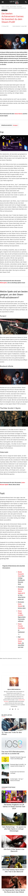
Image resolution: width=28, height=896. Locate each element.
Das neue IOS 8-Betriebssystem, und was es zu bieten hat (13, 752)
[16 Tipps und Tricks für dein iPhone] (14, 724)
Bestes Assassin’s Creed (21, 574)
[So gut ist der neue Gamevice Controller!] (5, 774)
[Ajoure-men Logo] (14, 2)
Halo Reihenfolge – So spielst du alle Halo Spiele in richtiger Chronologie (14, 829)
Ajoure (3, 6)
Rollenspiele (3, 282)
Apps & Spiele (13, 6)
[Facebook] (17, 30)
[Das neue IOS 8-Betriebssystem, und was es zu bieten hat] (14, 743)
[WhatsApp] (14, 30)
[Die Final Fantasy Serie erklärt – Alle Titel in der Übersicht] (14, 862)
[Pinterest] (24, 30)
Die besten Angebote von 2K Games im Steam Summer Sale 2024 (14, 806)
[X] (21, 30)
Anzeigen (15, 125)
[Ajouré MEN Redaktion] (14, 681)
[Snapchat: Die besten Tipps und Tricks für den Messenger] (5, 759)
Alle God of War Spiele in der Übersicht (14, 850)
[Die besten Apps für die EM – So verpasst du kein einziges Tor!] (5, 766)
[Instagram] (12, 708)
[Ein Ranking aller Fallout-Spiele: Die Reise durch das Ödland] (14, 882)
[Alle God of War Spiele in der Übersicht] (14, 841)
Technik (7, 6)
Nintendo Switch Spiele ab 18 (21, 591)
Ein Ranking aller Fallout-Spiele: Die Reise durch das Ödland (14, 891)
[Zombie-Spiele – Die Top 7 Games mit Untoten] (5, 781)
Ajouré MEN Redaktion (14, 689)
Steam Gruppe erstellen (20, 613)
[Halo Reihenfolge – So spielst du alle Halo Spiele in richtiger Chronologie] (14, 819)
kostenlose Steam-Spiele (21, 641)
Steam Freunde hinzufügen (21, 626)
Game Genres (18, 113)
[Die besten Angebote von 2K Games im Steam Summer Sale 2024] (14, 796)
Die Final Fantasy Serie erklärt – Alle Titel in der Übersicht (14, 871)
